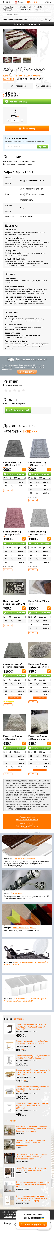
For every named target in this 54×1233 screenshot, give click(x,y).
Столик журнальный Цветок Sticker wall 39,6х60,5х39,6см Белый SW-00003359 (32, 1105)
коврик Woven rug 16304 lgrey (12, 463)
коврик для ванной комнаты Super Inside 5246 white (13, 667)
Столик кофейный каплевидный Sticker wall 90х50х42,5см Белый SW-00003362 (32, 1089)
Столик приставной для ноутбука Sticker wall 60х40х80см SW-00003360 (33, 1042)
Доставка (11, 225)
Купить (42, 146)
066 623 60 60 (25, 9)
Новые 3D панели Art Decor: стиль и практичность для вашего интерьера (31, 1169)
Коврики (30, 431)
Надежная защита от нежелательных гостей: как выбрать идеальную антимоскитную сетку (31, 1156)
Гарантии (11, 312)
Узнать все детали (27, 371)
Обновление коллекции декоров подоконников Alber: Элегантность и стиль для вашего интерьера (31, 1198)
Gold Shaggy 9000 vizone (27, 826)
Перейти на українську (33, 1224)
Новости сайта (10, 1120)
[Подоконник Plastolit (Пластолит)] (27, 846)
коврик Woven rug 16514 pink (12, 533)
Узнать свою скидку (16, 474)
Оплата (10, 274)
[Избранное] (42, 19)
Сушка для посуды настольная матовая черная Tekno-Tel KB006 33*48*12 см (26, 963)
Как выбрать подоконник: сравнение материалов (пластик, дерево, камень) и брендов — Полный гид (33, 1128)
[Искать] (49, 14)
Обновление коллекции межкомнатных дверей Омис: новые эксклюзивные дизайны (32, 1184)
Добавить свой (20, 410)
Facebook (8, 1216)
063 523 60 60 (39, 7)
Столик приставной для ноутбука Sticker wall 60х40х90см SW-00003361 (33, 1056)
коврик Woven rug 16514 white (37, 533)
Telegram (37, 9)
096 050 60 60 (25, 7)
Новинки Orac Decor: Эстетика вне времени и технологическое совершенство (30, 1142)
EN (48, 2)
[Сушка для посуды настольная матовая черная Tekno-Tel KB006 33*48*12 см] (27, 950)
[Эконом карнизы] (27, 881)
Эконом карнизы (16, 893)
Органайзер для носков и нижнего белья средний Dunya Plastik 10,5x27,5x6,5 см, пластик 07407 (25, 1000)
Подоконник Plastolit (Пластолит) (24, 859)
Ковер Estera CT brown (39, 601)
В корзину (29, 128)
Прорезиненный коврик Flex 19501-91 (14, 602)
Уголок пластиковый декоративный (24, 928)
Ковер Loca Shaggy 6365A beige (12, 737)
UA (46, 2)
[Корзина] (50, 19)
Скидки (34, 2)
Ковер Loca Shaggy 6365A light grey (37, 665)
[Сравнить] (46, 19)
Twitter (16, 1216)
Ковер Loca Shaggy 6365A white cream (37, 737)
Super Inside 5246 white (27, 819)
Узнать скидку (18, 101)
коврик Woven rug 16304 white (37, 463)
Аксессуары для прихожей (26, 1032)
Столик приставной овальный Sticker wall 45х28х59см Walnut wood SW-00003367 (31, 1026)
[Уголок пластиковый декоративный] (27, 915)
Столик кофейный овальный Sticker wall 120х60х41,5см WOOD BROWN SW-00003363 (33, 1072)
